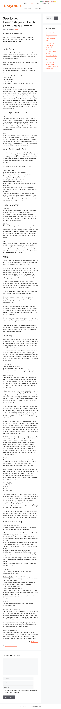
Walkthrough (45, 3)
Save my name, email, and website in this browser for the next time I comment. (21, 691)
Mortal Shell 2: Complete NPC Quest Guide (50, 45)
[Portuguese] (53, 1)
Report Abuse (27, 8)
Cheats (26, 3)
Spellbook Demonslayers (11, 646)
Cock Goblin (34, 642)
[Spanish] (55, 1)
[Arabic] (41, 1)
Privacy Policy (37, 8)
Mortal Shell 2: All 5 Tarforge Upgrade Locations (51, 51)
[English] (43, 1)
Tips (38, 3)
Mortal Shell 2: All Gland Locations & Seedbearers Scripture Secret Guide (51, 36)
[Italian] (48, 1)
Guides (32, 3)
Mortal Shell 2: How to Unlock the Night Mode (51, 58)
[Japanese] (50, 1)
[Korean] (52, 1)
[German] (46, 1)
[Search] (56, 18)
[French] (44, 1)
